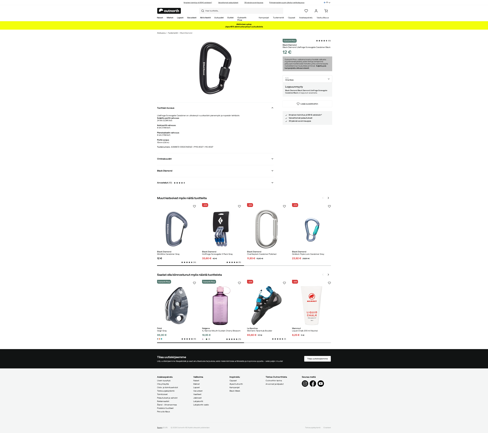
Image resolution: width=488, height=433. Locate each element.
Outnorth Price (241, 18)
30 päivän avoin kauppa (253, 3)
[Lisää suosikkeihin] (194, 206)
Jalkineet (197, 398)
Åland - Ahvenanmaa (167, 405)
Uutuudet (219, 17)
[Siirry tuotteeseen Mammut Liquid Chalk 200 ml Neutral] (311, 305)
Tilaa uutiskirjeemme (317, 359)
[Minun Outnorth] (316, 10)
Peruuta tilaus (163, 411)
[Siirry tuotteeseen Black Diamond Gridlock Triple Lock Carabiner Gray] (311, 229)
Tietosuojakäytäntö (165, 391)
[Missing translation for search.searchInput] (201, 10)
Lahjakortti (198, 401)
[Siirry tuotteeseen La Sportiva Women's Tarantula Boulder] (266, 305)
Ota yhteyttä (163, 384)
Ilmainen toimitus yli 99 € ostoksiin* (198, 3)
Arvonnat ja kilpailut (275, 384)
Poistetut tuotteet (165, 408)
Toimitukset (162, 394)
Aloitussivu (161, 33)
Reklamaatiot (163, 401)
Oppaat (291, 17)
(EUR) (162, 428)
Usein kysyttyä (163, 380)
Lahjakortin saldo (201, 405)
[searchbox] (243, 10)
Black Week (235, 391)
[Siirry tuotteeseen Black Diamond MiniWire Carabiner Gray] (176, 229)
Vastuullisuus (323, 17)
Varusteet (191, 17)
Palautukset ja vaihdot (167, 398)
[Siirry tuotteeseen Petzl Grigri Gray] (176, 305)
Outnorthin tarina (274, 380)
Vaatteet (197, 394)
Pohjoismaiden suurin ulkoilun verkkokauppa (286, 3)
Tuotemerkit (278, 17)
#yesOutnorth (236, 384)
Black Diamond (186, 33)
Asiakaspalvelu (306, 17)
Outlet (230, 17)
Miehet (170, 17)
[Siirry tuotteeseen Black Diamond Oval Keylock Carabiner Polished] (266, 229)
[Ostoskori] (326, 11)
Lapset (180, 17)
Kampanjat (264, 17)
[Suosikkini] (306, 11)
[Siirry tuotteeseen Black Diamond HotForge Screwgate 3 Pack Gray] (221, 229)
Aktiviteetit (205, 17)
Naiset (160, 17)
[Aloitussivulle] (169, 11)
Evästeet (327, 428)
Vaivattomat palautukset (228, 3)
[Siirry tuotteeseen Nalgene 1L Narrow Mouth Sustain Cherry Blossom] (221, 305)
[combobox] (241, 11)
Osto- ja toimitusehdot (167, 387)
